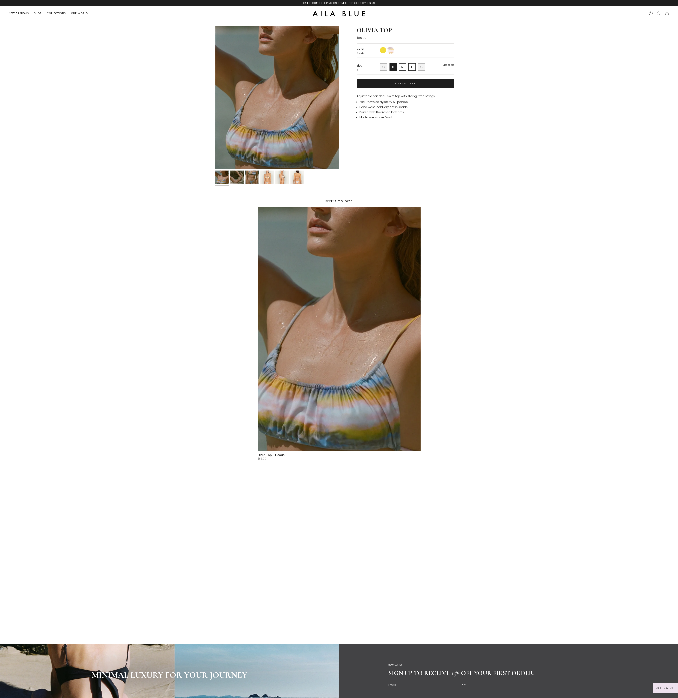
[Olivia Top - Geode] (339, 329)
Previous (215, 97)
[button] (37, 13)
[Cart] (667, 13)
